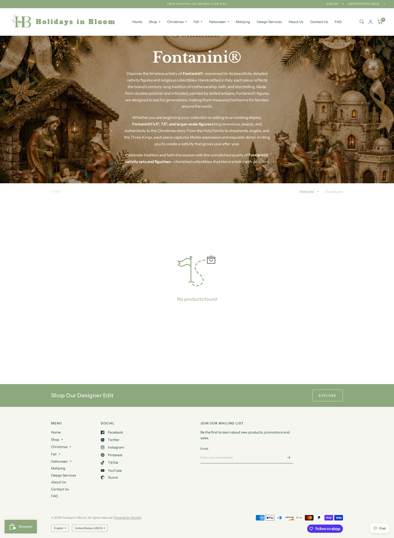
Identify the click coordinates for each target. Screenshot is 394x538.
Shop (153, 22)
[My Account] (370, 22)
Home (137, 22)
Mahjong (243, 22)
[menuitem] (137, 22)
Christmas (175, 22)
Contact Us (319, 22)
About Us (295, 22)
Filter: (56, 191)
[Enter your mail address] (288, 457)
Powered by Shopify (128, 517)
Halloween (217, 22)
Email (204, 448)
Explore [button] (328, 395)
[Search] (361, 22)
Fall (196, 22)
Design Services (269, 22)
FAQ (338, 22)
